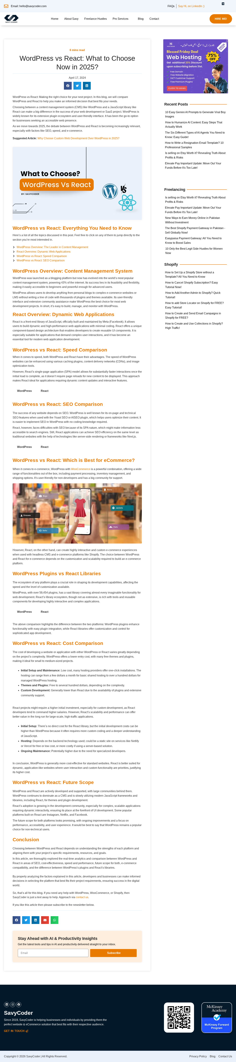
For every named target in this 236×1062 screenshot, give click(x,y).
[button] (122, 19)
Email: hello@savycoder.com (28, 6)
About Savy (71, 18)
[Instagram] (217, 4)
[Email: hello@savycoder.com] (6, 6)
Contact (154, 18)
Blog (141, 18)
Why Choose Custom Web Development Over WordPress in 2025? (78, 138)
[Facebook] (229, 4)
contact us (82, 897)
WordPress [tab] (24, 390)
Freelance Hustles (95, 18)
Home (54, 18)
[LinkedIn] (210, 4)
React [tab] (44, 390)
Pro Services (120, 18)
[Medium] (223, 4)
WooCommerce (80, 469)
